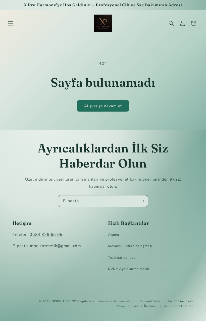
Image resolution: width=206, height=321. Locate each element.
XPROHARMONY (64, 301)
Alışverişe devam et (103, 106)
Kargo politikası (128, 306)
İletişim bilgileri (155, 306)
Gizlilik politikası (148, 301)
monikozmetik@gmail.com (55, 246)
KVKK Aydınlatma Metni (128, 268)
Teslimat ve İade (122, 257)
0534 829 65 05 (46, 234)
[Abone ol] (142, 201)
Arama (113, 234)
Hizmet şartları (183, 306)
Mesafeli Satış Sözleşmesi (130, 246)
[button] (10, 23)
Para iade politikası (179, 301)
